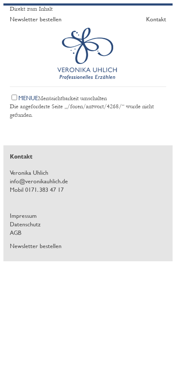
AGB (15, 232)
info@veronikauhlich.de (39, 180)
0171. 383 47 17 (44, 189)
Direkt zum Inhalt (31, 9)
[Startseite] (88, 83)
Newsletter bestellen (36, 18)
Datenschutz (25, 224)
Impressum (23, 215)
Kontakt (156, 18)
